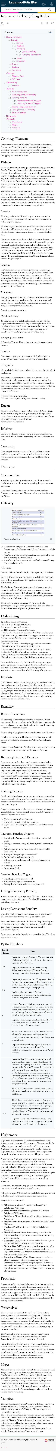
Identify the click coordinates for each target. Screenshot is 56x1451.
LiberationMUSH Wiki (23, 2)
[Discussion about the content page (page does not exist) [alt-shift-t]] (8, 23)
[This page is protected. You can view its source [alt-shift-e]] (42, 23)
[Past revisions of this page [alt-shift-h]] (46, 23)
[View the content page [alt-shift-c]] (2, 23)
